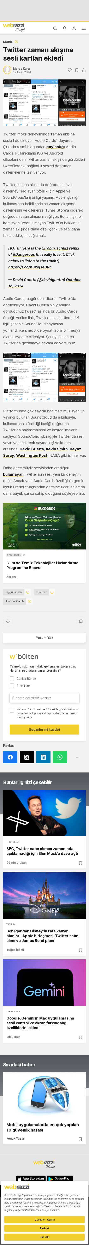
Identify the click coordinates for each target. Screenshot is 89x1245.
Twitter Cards (15, 601)
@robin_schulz (55, 248)
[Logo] (14, 28)
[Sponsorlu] (44, 526)
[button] (44, 377)
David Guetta (32, 449)
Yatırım (10, 924)
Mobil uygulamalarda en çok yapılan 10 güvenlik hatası (42, 1127)
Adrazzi (11, 577)
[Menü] (84, 29)
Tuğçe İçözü (15, 949)
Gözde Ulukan (16, 862)
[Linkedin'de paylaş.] (44, 757)
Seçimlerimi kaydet (44, 729)
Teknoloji (12, 842)
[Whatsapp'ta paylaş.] (61, 757)
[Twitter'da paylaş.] (28, 757)
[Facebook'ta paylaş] (11, 757)
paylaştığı (55, 147)
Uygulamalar (14, 592)
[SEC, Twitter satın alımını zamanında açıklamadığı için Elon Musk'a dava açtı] (44, 813)
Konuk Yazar (15, 1138)
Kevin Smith (57, 449)
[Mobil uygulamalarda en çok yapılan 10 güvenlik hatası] (44, 1095)
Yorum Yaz (44, 638)
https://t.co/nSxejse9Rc (30, 267)
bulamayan (13, 474)
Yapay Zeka (13, 1011)
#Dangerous (24, 254)
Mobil (8, 42)
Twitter (42, 592)
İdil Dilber (13, 1037)
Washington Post (31, 455)
